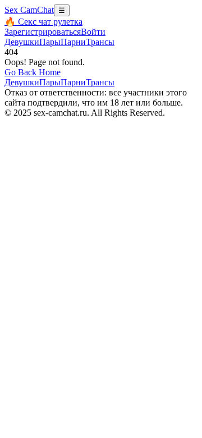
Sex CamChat (29, 10)
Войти (93, 31)
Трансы (100, 42)
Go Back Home (32, 72)
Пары (50, 42)
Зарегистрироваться (42, 31)
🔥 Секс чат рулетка (43, 21)
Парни (73, 42)
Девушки (21, 42)
